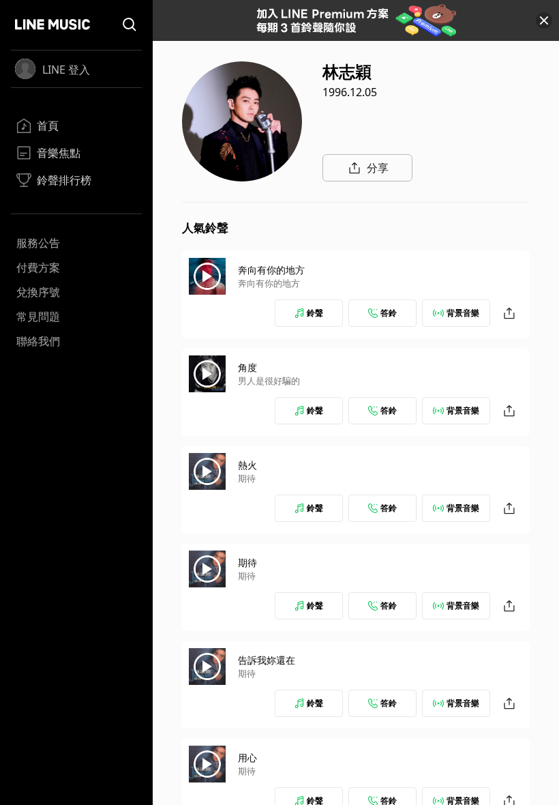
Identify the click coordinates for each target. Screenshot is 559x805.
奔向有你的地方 (271, 269)
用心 (247, 757)
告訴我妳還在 (266, 660)
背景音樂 (463, 313)
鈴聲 (315, 313)
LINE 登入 (66, 69)
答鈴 (388, 313)
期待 (247, 478)
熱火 (247, 464)
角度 (247, 367)
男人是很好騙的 (269, 381)
